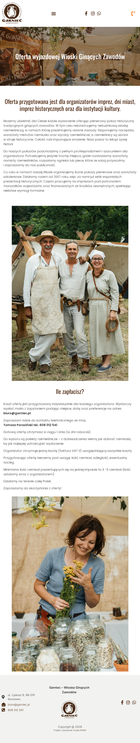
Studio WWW (79, 730)
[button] (53, 13)
